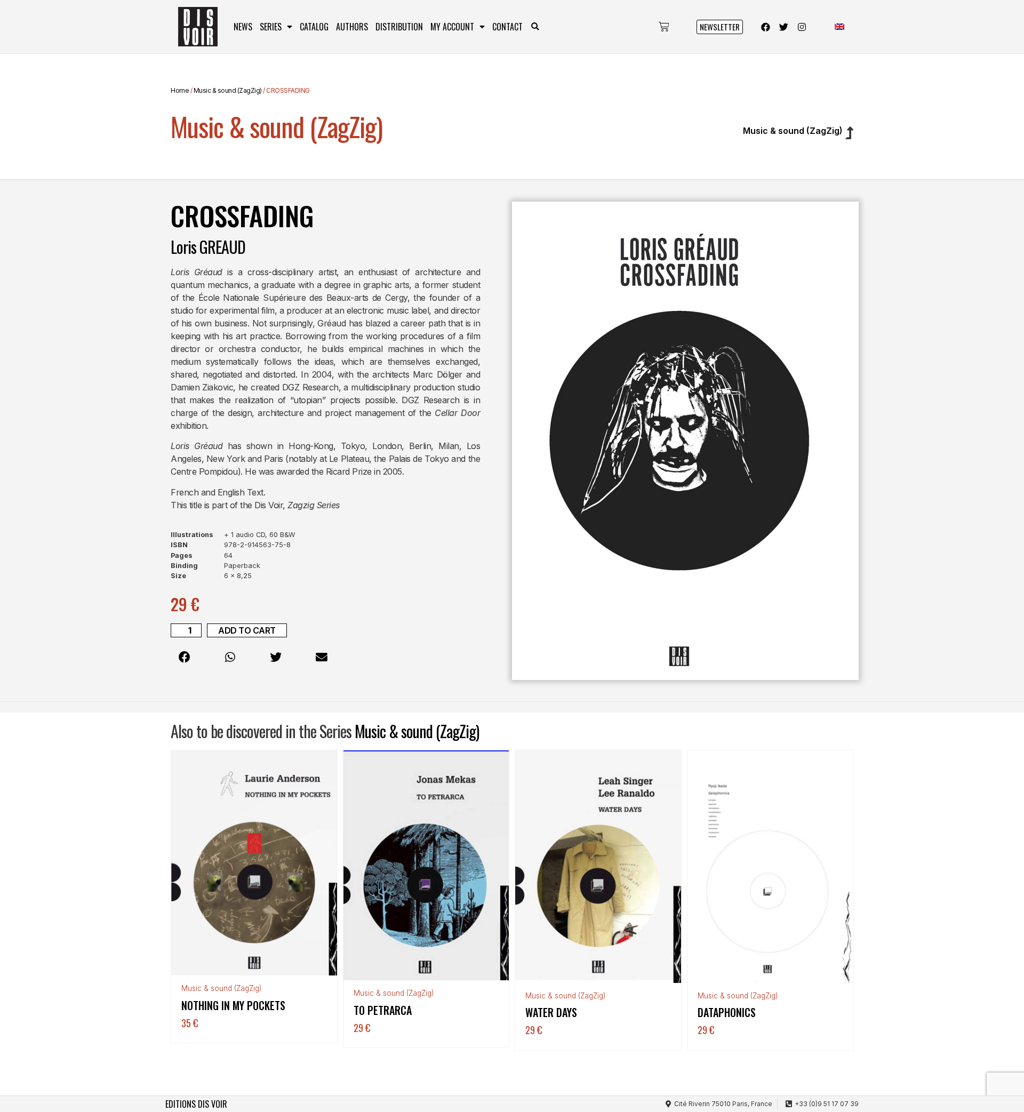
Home (180, 90)
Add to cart (247, 630)
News (243, 26)
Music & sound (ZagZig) (228, 90)
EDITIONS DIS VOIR (196, 1104)
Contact (507, 26)
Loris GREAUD (208, 247)
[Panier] (664, 26)
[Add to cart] (326, 792)
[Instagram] (802, 27)
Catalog (314, 26)
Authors (352, 26)
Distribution (399, 26)
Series (271, 26)
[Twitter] (784, 27)
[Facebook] (766, 27)
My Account (452, 26)
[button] (535, 27)
